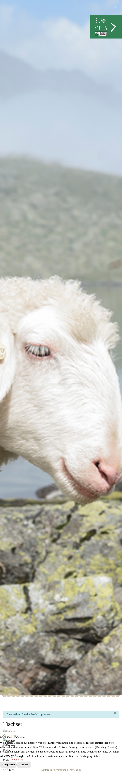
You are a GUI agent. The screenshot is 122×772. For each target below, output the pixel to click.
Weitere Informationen (54, 769)
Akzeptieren (8, 764)
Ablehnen (24, 764)
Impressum (75, 769)
